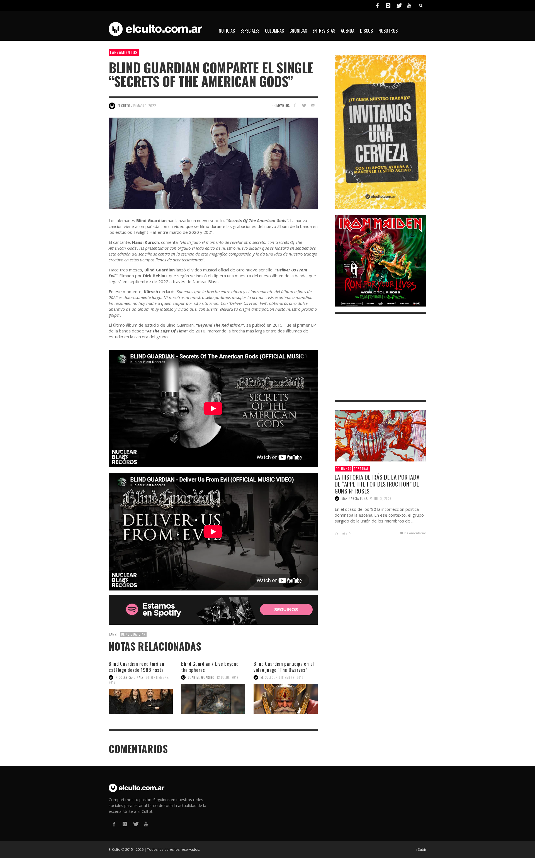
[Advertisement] (380, 357)
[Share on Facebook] (295, 105)
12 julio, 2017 (228, 677)
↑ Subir (420, 849)
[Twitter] (398, 5)
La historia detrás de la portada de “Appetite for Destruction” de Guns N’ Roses (377, 484)
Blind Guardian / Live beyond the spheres (210, 666)
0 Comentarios (415, 533)
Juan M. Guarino (201, 677)
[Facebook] (377, 5)
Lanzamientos (124, 52)
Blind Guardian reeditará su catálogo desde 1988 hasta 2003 (136, 669)
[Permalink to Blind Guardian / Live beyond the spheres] (213, 699)
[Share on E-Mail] (312, 105)
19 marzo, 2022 (144, 105)
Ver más (341, 533)
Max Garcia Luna (354, 498)
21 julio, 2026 (380, 498)
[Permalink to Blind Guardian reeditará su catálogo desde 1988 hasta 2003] (141, 701)
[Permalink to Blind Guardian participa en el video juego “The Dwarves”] (286, 699)
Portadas (361, 468)
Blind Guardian (133, 634)
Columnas (343, 468)
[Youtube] (409, 5)
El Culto (267, 677)
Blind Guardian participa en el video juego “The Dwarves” (284, 666)
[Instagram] (388, 5)
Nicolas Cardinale (130, 677)
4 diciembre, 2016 (290, 677)
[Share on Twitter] (303, 105)
